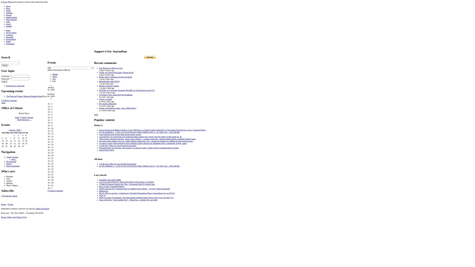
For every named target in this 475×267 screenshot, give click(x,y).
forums (8, 15)
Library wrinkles (105, 99)
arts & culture (11, 33)
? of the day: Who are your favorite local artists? (117, 146)
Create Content (12, 157)
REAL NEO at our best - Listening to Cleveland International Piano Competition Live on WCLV (137, 193)
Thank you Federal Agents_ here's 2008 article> (118, 108)
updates (9, 26)
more (3, 103)
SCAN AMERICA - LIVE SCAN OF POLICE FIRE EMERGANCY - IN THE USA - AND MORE (139, 132)
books (8, 11)
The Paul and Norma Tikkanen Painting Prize (24, 96)
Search (9, 164)
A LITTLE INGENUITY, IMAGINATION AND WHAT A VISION (126, 182)
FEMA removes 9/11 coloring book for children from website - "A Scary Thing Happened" (134, 189)
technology (10, 44)
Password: (6, 79)
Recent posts (11, 162)
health (8, 42)
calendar (9, 13)
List (53, 81)
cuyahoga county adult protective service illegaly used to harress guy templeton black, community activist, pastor (143, 143)
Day (54, 79)
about (8, 6)
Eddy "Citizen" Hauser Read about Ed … (24, 118)
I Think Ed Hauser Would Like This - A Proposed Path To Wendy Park (127, 184)
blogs (8, 8)
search (8, 24)
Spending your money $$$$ (110, 180)
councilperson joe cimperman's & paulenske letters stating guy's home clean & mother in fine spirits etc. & (140, 137)
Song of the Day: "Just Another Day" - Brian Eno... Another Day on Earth (128, 200)
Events (10, 204)
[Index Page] (4, 2)
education (9, 37)
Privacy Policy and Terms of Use (14, 217)
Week (54, 77)
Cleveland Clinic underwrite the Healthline (115, 95)
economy (9, 35)
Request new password (15, 86)
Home (3, 204)
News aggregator (13, 166)
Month (55, 74)
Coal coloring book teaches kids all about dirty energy (120, 135)
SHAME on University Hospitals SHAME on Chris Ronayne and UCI (127, 90)
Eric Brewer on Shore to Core (110, 68)
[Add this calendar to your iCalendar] (9, 101)
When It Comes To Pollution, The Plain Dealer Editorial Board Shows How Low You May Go (136, 198)
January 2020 (15, 130)
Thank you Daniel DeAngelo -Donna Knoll (116, 73)
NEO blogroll (11, 20)
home (8, 30)
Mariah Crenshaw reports (109, 86)
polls (8, 22)
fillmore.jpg (103, 191)
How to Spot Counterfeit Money (111, 187)
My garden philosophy (108, 104)
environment (11, 39)
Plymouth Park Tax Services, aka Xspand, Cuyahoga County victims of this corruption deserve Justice (139, 148)
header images (11, 17)
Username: (6, 76)
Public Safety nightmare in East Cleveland (115, 77)
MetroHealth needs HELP (109, 81)
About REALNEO (106, 150)
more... (14, 159)
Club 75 (102, 195)
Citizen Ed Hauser (42, 209)
